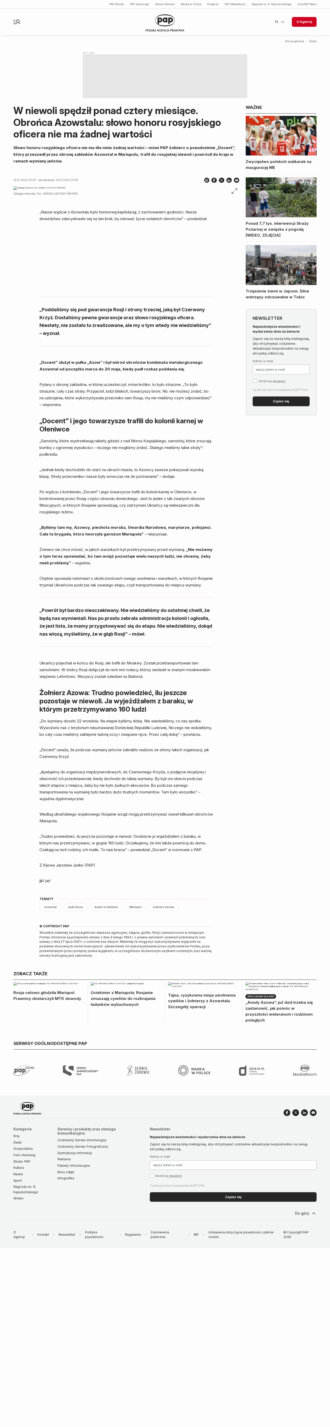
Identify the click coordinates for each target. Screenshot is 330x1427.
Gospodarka (23, 1149)
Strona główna (294, 41)
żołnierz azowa (163, 907)
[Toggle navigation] (16, 21)
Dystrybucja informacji (74, 1153)
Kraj (16, 1136)
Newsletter (67, 1234)
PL (277, 22)
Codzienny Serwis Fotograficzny (82, 1146)
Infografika (65, 1178)
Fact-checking (24, 1155)
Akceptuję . (272, 381)
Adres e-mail (263, 361)
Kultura (18, 1168)
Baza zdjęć (65, 1172)
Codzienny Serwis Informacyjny (81, 1140)
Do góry (302, 1213)
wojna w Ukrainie (106, 907)
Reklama (64, 1159)
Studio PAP (21, 1161)
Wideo (18, 1198)
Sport (17, 1180)
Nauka (18, 1174)
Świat (313, 41)
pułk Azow (75, 907)
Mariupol (135, 907)
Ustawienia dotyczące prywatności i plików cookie (241, 1234)
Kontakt (43, 1234)
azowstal (50, 907)
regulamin (279, 381)
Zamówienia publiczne (160, 1234)
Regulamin (133, 1234)
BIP (196, 1234)
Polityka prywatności (94, 1234)
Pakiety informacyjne (73, 1165)
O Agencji (304, 22)
